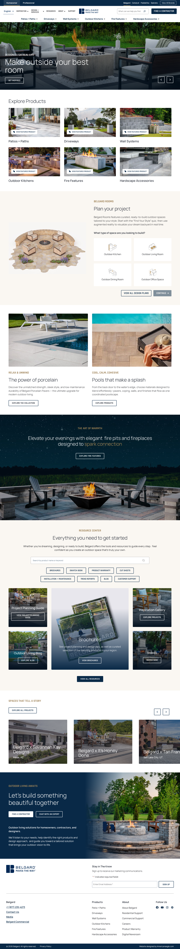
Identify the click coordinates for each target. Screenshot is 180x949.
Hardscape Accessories (137, 181)
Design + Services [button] (35, 11)
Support (71, 11)
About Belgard (129, 907)
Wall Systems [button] (70, 18)
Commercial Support (133, 918)
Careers (126, 924)
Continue (162, 294)
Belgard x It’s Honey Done (97, 753)
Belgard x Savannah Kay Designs (36, 749)
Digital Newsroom (131, 934)
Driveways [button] (49, 18)
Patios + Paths (19, 141)
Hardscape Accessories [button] (145, 18)
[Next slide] (170, 79)
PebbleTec (145, 4)
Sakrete (154, 4)
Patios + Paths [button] (28, 18)
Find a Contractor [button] (164, 11)
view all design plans (137, 294)
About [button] (60, 11)
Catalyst (135, 4)
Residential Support (132, 913)
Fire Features (73, 181)
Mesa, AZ (18, 757)
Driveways (71, 141)
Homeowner (11, 3)
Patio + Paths (99, 907)
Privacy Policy (45, 946)
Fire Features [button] (118, 18)
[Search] (145, 11)
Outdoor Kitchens (21, 181)
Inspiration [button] (21, 11)
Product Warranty (131, 929)
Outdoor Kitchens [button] (94, 18)
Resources (51, 11)
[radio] (112, 249)
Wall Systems (129, 141)
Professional (28, 3)
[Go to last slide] (161, 79)
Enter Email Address (102, 884)
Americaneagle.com (165, 946)
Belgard (126, 3)
